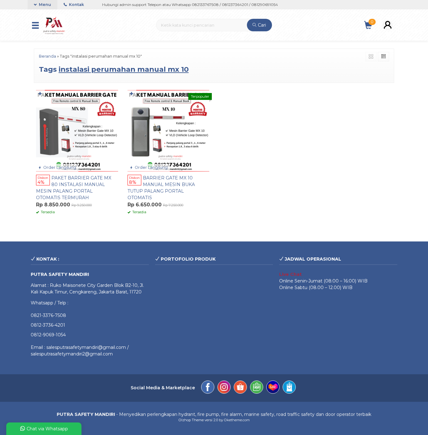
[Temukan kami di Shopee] (240, 388)
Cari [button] (261, 25)
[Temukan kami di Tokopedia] (256, 388)
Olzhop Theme (191, 420)
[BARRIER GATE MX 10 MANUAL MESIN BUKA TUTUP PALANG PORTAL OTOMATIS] (169, 130)
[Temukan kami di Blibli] (289, 388)
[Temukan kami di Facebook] (207, 388)
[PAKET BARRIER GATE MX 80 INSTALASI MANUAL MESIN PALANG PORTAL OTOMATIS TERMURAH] (77, 130)
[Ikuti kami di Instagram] (224, 388)
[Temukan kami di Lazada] (272, 388)
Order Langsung (59, 167)
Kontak (76, 4)
